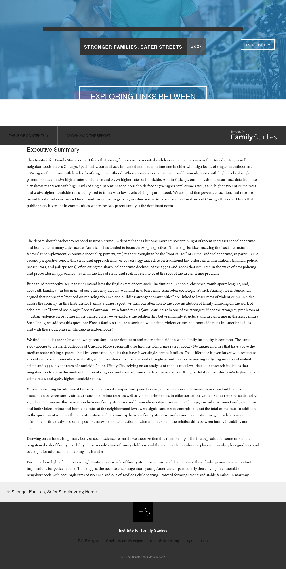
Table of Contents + (28, 135)
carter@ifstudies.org (164, 540)
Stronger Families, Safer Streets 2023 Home (53, 491)
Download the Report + (90, 135)
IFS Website (255, 45)
